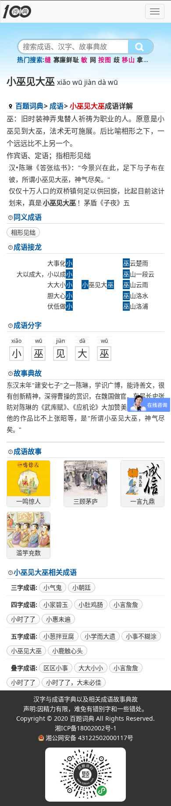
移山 (128, 59)
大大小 (59, 284)
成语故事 (28, 451)
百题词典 (29, 106)
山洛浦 (135, 306)
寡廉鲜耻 (66, 59)
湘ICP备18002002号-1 (86, 728)
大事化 (59, 263)
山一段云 (138, 274)
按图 (104, 59)
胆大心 (59, 295)
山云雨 (135, 284)
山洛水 (135, 295)
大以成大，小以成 (44, 274)
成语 (57, 106)
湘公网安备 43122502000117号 (89, 737)
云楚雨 (135, 263)
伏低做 (59, 306)
